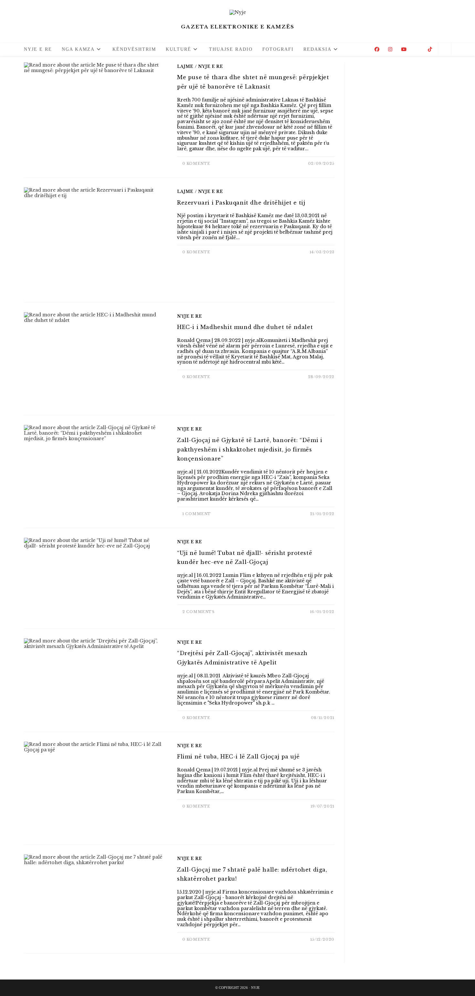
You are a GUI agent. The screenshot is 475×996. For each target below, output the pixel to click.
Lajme (185, 66)
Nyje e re (210, 66)
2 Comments (198, 611)
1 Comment (196, 514)
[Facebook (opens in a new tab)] (377, 49)
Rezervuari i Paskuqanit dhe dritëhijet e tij (241, 202)
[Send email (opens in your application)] (417, 49)
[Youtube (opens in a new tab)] (403, 49)
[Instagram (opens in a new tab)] (390, 49)
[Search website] (444, 50)
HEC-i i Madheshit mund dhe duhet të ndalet (245, 327)
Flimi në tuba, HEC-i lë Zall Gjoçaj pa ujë (238, 756)
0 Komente (196, 163)
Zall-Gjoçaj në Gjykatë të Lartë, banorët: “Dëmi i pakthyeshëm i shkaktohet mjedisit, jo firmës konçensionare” (249, 449)
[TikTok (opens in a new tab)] (430, 49)
